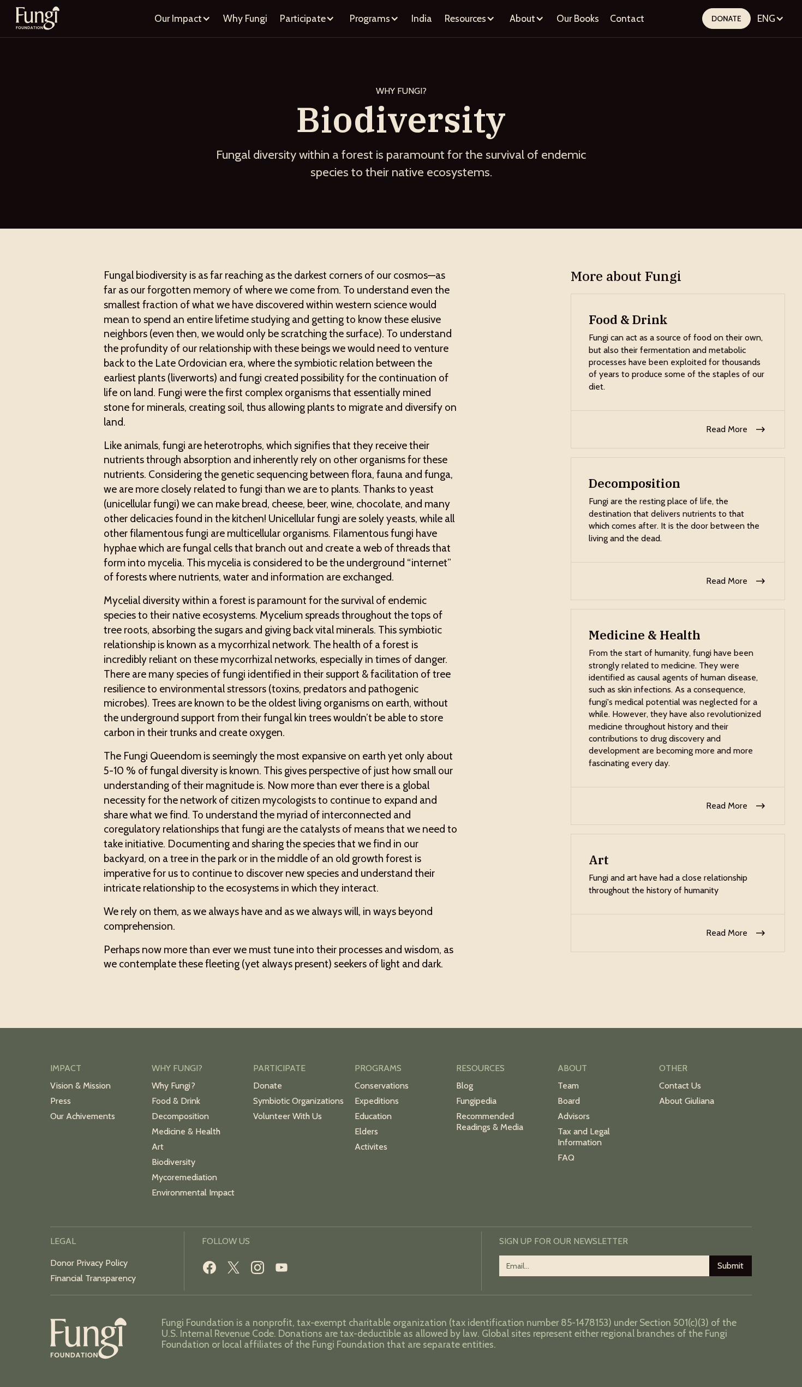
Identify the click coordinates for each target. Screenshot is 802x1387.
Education (373, 1116)
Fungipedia (476, 1101)
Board (569, 1101)
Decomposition (180, 1116)
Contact (627, 18)
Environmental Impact (193, 1192)
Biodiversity (173, 1162)
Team (568, 1085)
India (421, 18)
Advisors (574, 1116)
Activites (371, 1146)
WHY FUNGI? (401, 91)
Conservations (382, 1085)
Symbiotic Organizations (298, 1101)
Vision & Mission (80, 1085)
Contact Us (680, 1085)
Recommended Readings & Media (489, 1121)
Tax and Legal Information (584, 1136)
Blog (464, 1085)
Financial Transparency (93, 1278)
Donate (726, 18)
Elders (366, 1131)
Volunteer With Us (287, 1116)
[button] (182, 18)
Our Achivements (82, 1116)
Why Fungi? (173, 1085)
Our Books (577, 18)
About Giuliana (686, 1101)
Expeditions (377, 1101)
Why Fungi (245, 18)
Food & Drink (176, 1101)
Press (60, 1101)
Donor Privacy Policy (89, 1263)
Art (158, 1146)
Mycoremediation (184, 1177)
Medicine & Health (186, 1131)
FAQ (566, 1157)
